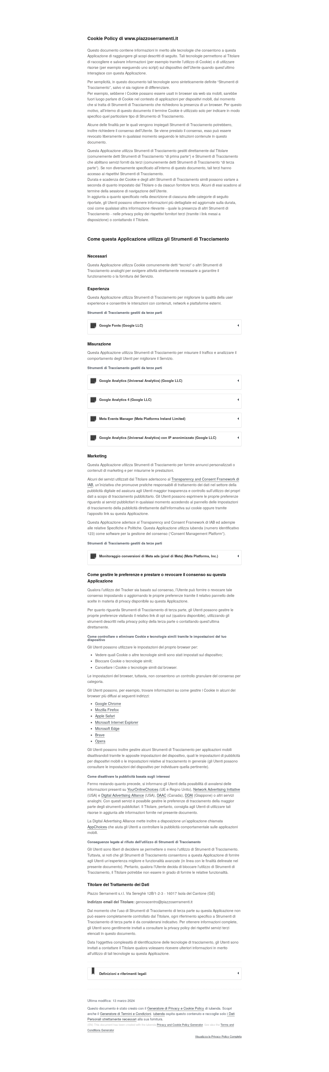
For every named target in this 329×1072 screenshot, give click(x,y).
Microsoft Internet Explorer (116, 722)
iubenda (159, 1013)
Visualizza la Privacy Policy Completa (218, 1036)
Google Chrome (108, 703)
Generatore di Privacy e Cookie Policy (175, 1008)
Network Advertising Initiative (216, 789)
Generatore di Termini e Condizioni (125, 1013)
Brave (100, 734)
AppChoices (97, 826)
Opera (100, 741)
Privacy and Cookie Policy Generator (180, 1024)
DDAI (189, 795)
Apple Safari (105, 715)
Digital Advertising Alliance (122, 795)
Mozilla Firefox (107, 709)
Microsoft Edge (107, 728)
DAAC (161, 795)
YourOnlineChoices (142, 789)
